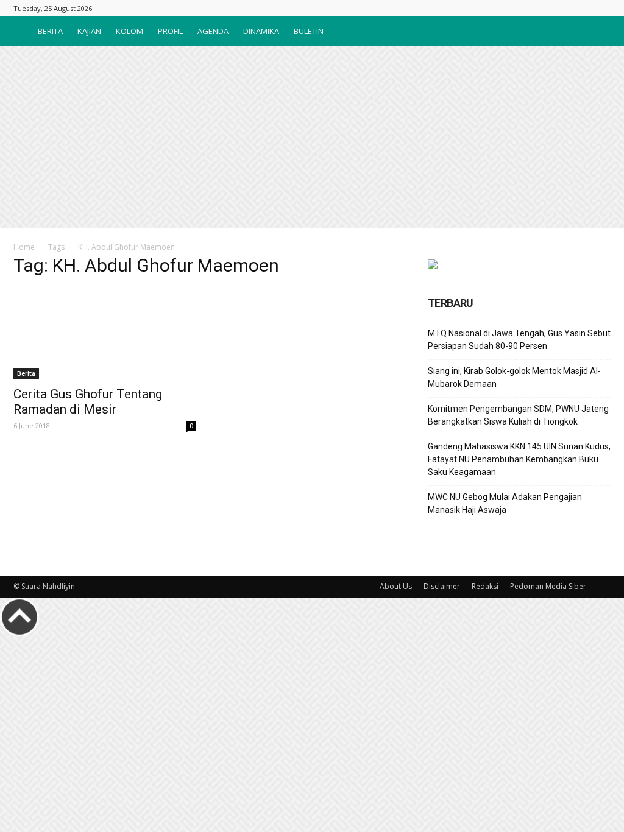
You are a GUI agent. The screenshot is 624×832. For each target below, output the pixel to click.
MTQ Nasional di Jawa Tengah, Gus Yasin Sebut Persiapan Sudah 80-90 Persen (519, 339)
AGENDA (213, 31)
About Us (396, 586)
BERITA (50, 31)
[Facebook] (601, 8)
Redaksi (485, 586)
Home (24, 247)
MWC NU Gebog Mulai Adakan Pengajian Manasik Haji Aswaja (505, 503)
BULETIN (309, 31)
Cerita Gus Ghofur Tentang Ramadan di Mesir (87, 402)
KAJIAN (89, 31)
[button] (596, 31)
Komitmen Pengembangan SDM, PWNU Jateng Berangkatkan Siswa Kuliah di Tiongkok (518, 415)
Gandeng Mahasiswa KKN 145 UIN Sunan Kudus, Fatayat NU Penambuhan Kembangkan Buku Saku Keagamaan (519, 459)
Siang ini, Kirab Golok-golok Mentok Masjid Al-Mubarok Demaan (514, 377)
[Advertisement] (312, 137)
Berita (26, 373)
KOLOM (129, 31)
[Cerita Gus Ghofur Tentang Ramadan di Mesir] (104, 334)
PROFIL (170, 31)
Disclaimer (442, 586)
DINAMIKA (261, 31)
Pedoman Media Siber (548, 586)
